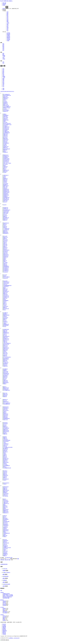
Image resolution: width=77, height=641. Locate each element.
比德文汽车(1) (5, 139)
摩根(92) (4, 383)
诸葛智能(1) (5, 553)
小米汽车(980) (5, 501)
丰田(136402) (5, 213)
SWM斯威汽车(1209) (7, 467)
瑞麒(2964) (5, 433)
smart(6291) (5, 464)
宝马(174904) (5, 117)
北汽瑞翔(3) (5, 130)
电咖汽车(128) (5, 185)
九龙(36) (4, 305)
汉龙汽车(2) (5, 240)
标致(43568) (5, 138)
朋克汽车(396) (5, 401)
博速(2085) (5, 149)
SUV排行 (2, 607)
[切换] (7, 0)
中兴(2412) (5, 552)
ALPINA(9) (5, 102)
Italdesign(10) (5, 278)
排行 (7, 29)
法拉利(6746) (5, 207)
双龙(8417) (5, 457)
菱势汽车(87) (5, 349)
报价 (3, 53)
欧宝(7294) (5, 393)
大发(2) (4, 176)
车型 (7, 11)
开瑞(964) (5, 316)
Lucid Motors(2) (6, 358)
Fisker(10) (5, 214)
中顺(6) (4, 549)
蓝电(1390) (5, 330)
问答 (7, 28)
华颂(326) (5, 263)
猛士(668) (5, 378)
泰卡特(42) (5, 470)
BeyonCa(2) (5, 137)
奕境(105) (5, 520)
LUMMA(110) (5, 362)
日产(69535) (5, 423)
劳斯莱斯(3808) (6, 332)
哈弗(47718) (5, 237)
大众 (6, 557)
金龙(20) (4, 301)
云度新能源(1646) (6, 533)
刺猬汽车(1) (5, 171)
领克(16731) (5, 345)
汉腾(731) (5, 243)
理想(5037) (5, 355)
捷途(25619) (5, 292)
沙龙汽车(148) (5, 441)
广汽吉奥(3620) (6, 229)
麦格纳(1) (5, 370)
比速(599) (5, 145)
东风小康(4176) (6, 198)
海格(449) (5, 238)
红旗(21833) (5, 253)
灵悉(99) (4, 351)
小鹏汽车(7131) (6, 503)
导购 (3, 44)
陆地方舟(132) (5, 359)
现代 (11, 557)
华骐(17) (4, 261)
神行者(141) (5, 451)
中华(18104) (5, 548)
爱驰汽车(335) (5, 97)
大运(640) (5, 182)
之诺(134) (5, 544)
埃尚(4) (4, 99)
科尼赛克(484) (5, 325)
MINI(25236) (5, 381)
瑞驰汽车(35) (5, 429)
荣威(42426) (5, 426)
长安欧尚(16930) (6, 158)
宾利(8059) (5, 141)
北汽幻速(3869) (6, 129)
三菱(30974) (5, 439)
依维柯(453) (5, 527)
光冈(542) (5, 227)
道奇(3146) (5, 179)
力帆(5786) (5, 342)
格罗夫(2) (5, 224)
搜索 (18, 558)
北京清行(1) (5, 125)
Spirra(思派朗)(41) (6, 465)
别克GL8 (4, 615)
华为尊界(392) (5, 270)
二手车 (8, 22)
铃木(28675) (5, 346)
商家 (7, 20)
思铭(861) (5, 463)
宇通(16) (4, 536)
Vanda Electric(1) (6, 482)
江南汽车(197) (5, 286)
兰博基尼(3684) (6, 329)
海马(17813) (5, 239)
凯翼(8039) (5, 318)
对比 (7, 18)
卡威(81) (4, 323)
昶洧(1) (4, 165)
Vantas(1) (4, 483)
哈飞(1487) (5, 236)
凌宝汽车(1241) (6, 344)
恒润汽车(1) (5, 247)
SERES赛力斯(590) (6, 440)
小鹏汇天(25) (5, 502)
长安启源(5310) (6, 160)
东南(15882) (5, 200)
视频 (7, 21)
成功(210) (5, 167)
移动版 (4, 5)
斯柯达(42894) (5, 462)
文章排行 (2, 592)
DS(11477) (5, 201)
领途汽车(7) (5, 350)
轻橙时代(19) (5, 413)
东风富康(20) (5, 193)
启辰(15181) (5, 409)
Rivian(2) (4, 425)
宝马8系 (4, 605)
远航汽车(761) (5, 530)
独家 (3, 79)
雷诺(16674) (5, 337)
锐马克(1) (5, 432)
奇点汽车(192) (5, 410)
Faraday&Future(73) (6, 209)
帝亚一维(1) (5, 186)
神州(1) (4, 452)
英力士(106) (5, 523)
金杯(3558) (5, 298)
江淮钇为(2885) (6, 283)
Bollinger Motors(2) (6, 148)
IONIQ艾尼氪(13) (6, 276)
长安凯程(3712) (6, 156)
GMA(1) (4, 225)
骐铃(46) (4, 412)
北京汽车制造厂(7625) (7, 124)
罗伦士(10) (5, 364)
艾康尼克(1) (5, 98)
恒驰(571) (5, 246)
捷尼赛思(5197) (6, 291)
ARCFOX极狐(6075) (7, 106)
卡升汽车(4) (5, 321)
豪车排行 (2, 599)
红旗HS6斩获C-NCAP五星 (8, 594)
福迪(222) (5, 216)
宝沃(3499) (5, 122)
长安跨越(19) (5, 157)
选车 (7, 16)
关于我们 (4, 625)
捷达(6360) (5, 290)
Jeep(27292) (5, 280)
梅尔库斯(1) (5, 375)
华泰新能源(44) (6, 266)
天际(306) (5, 476)
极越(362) (5, 307)
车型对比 (8, 36)
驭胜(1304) (5, 535)
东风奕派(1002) (6, 199)
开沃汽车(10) (5, 317)
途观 (4, 610)
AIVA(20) (5, 101)
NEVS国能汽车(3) (6, 390)
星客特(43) (5, 505)
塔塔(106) (5, 473)
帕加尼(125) (5, 399)
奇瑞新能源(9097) (6, 418)
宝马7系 (4, 603)
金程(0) (4, 299)
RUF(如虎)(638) (6, 428)
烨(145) (4, 516)
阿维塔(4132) (5, 111)
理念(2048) (5, 352)
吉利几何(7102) (6, 295)
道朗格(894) (5, 178)
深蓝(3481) (5, 450)
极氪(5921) (5, 293)
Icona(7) (4, 275)
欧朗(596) (5, 396)
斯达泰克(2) (5, 459)
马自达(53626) (5, 374)
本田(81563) (5, 136)
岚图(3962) (5, 331)
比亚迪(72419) (5, 146)
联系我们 (4, 628)
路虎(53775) (5, 361)
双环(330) (5, 456)
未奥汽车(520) (5, 486)
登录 (3, 2)
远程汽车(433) (5, 529)
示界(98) (4, 454)
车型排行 (2, 614)
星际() (4, 504)
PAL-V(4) (5, 400)
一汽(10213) (5, 526)
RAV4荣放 (5, 612)
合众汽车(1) (5, 252)
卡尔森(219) (5, 312)
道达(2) (4, 177)
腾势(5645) (5, 474)
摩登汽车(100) (5, 382)
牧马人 (4, 609)
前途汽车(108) (5, 406)
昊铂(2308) (5, 244)
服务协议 (4, 631)
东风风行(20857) (6, 192)
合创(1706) (5, 245)
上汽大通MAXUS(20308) (7, 447)
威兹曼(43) (5, 492)
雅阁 (4, 618)
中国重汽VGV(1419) (7, 547)
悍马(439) (5, 241)
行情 (7, 25)
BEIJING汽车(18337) (7, 123)
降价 (7, 14)
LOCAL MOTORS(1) (7, 357)
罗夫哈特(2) (5, 363)
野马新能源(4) (5, 519)
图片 (7, 15)
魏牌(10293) (5, 491)
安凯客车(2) (5, 103)
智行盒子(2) (5, 545)
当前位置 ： (2, 559)
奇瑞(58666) (5, 417)
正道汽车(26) (5, 540)
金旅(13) (4, 302)
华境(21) (4, 258)
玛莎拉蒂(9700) (6, 373)
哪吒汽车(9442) (6, 387)
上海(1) (4, 442)
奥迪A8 (4, 602)
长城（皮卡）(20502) (7, 163)
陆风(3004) (5, 360)
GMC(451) (5, 226)
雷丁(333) (5, 335)
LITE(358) (5, 354)
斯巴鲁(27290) (5, 458)
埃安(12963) (5, 96)
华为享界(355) (5, 268)
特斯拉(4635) (5, 475)
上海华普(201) (5, 443)
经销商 (4, 55)
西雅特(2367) (5, 510)
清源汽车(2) (5, 416)
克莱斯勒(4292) (6, 324)
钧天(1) (4, 309)
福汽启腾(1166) (6, 217)
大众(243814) (5, 183)
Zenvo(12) (5, 539)
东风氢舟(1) (5, 196)
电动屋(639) (5, 184)
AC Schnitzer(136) (6, 94)
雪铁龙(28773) (5, 512)
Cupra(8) (4, 172)
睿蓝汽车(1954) (6, 431)
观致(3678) (5, 230)
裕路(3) (4, 531)
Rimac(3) (4, 424)
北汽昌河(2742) (6, 128)
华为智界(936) (5, 269)
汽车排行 (8, 38)
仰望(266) (5, 515)
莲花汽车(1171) (6, 339)
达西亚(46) (5, 181)
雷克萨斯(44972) (6, 336)
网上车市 (2, 0)
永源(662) (5, 528)
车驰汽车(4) (5, 166)
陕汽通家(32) (5, 448)
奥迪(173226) (5, 104)
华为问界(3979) (6, 267)
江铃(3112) (5, 284)
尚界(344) (5, 446)
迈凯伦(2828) (5, 371)
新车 (7, 26)
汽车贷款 (8, 39)
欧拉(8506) (5, 395)
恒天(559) (5, 248)
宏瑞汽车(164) (5, 254)
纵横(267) (5, 555)
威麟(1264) (5, 489)
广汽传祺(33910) (6, 228)
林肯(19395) (5, 353)
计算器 (8, 40)
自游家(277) (5, 554)
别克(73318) (5, 140)
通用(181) (5, 477)
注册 (5, 2)
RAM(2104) (5, 422)
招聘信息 (4, 627)
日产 (9, 557)
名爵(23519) (5, 380)
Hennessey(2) (5, 251)
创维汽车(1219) (6, 170)
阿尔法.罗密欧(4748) (7, 95)
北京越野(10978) (6, 126)
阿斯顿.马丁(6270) (6, 107)
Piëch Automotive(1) (6, 402)
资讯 (7, 19)
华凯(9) (4, 259)
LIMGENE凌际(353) (7, 343)
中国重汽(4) (5, 546)
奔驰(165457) (5, 133)
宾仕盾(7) (5, 144)
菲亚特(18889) (5, 212)
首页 (3, 68)
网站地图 (4, 626)
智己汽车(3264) (6, 542)
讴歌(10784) (5, 394)
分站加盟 (4, 634)
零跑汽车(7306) (6, 347)
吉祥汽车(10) (5, 306)
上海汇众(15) (5, 444)
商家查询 (8, 37)
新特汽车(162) (5, 509)
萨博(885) (5, 436)
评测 (7, 27)
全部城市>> (10, 0)
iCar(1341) (5, 274)
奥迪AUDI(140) (6, 105)
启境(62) (4, 411)
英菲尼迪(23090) (6, 521)
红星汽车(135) (5, 255)
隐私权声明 (5, 630)
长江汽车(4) (5, 164)
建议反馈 (4, 629)
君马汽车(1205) (6, 308)
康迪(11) (4, 319)
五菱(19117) (5, 494)
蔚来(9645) (5, 487)
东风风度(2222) (6, 189)
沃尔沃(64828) (5, 493)
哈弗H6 (4, 608)
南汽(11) (4, 386)
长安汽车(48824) (6, 159)
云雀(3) (4, 534)
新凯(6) (4, 508)
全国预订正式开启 (6, 593)
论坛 (7, 30)
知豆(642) (5, 541)
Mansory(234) (5, 372)
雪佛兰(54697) (5, 511)
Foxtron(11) (5, 215)
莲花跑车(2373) (6, 338)
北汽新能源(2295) (6, 132)
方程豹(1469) (5, 208)
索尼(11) (4, 466)
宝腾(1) (4, 121)
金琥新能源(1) (5, 300)
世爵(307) (5, 455)
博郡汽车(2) (5, 147)
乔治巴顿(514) (5, 408)
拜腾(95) (4, 114)
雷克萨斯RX (5, 611)
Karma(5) (5, 320)
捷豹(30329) (5, 288)
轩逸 (4, 619)
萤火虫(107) (5, 522)
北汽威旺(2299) (6, 131)
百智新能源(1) (5, 115)
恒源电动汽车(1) (6, 250)
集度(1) (4, 287)
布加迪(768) (5, 152)
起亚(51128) (5, 419)
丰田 (8, 557)
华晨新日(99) (5, 256)
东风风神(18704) (6, 191)
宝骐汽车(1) (5, 118)
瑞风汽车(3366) (6, 430)
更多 (1, 590)
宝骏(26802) (5, 116)
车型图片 (8, 35)
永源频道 (2, 564)
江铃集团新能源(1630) (7, 285)
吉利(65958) (5, 294)
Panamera (4, 604)
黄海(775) (5, 260)
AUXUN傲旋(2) (6, 110)
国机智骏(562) (5, 233)
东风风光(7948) (6, 190)
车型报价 (8, 32)
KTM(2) (4, 326)
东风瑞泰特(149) (6, 197)
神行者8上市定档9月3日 (7, 596)
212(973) (4, 204)
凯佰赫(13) (5, 313)
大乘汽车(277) (5, 175)
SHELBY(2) (5, 449)
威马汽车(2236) (6, 490)
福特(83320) (5, 218)
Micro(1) (4, 379)
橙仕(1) (4, 168)
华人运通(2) (5, 262)
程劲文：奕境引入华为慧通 (8, 595)
